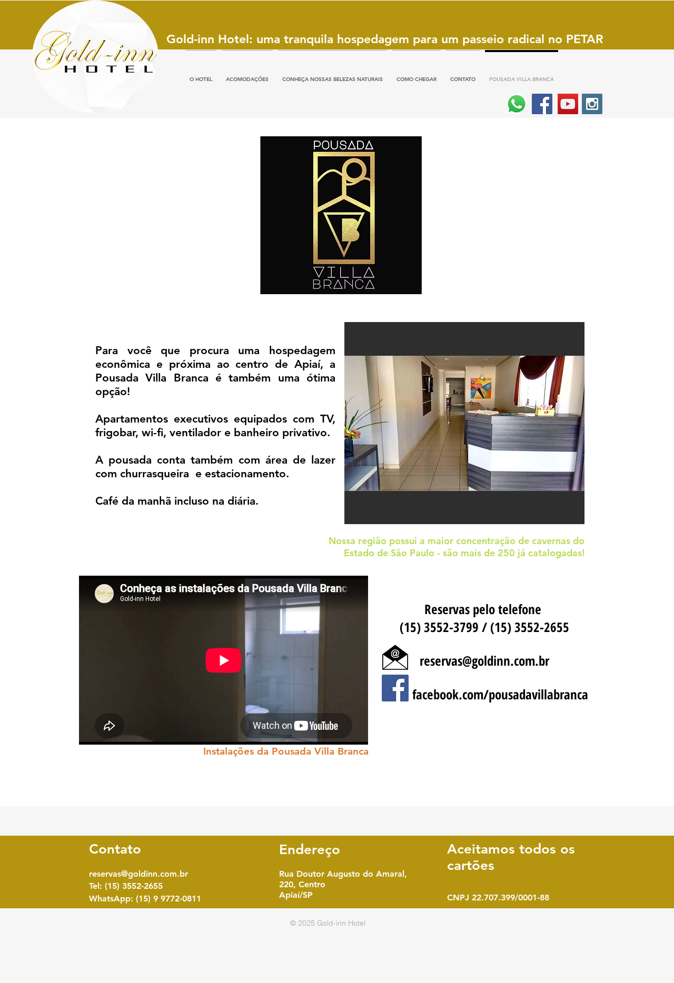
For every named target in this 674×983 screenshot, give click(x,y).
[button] (463, 423)
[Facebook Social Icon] (542, 104)
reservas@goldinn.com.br (484, 660)
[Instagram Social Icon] (592, 104)
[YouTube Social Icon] (568, 104)
